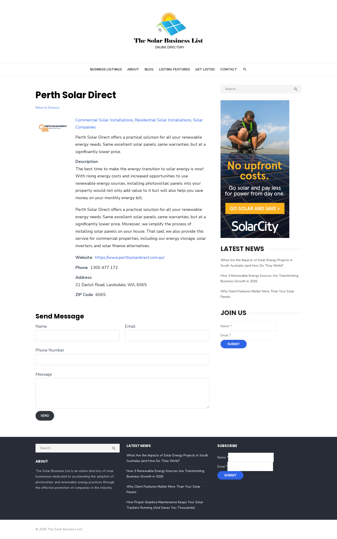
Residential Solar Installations (163, 120)
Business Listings (106, 69)
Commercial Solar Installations (104, 120)
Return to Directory (47, 107)
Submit (233, 344)
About (133, 69)
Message (44, 374)
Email (130, 326)
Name (41, 326)
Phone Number (50, 350)
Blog (149, 69)
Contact (228, 69)
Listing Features (174, 69)
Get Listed (205, 69)
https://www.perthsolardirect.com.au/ (129, 257)
